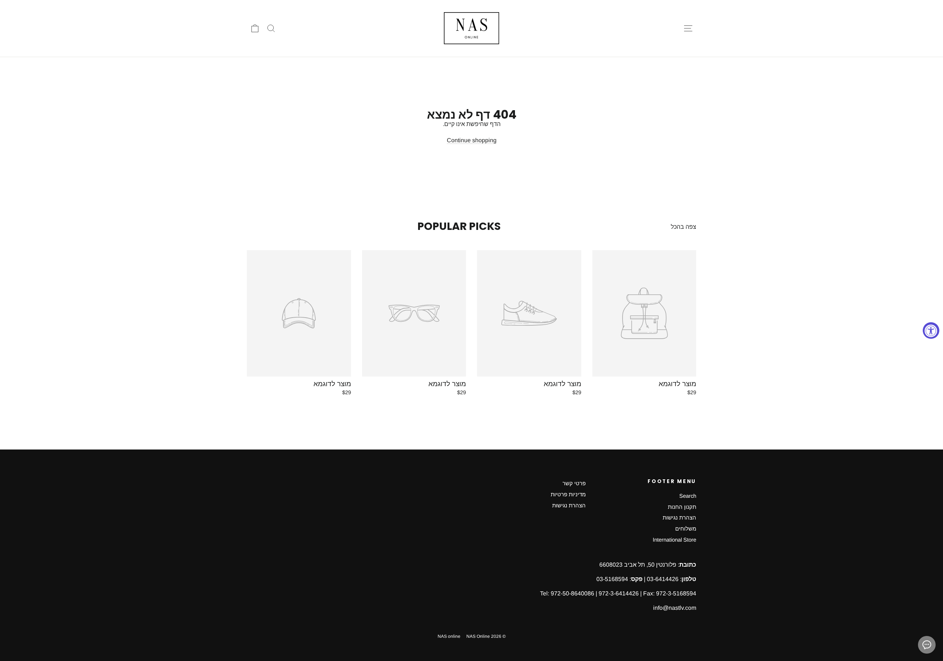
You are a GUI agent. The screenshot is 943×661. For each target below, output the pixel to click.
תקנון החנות (682, 507)
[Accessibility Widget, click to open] (931, 330)
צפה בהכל (683, 227)
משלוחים (685, 529)
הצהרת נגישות (679, 518)
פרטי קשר (574, 483)
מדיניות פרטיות (568, 494)
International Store (674, 540)
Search (687, 496)
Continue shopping (472, 140)
